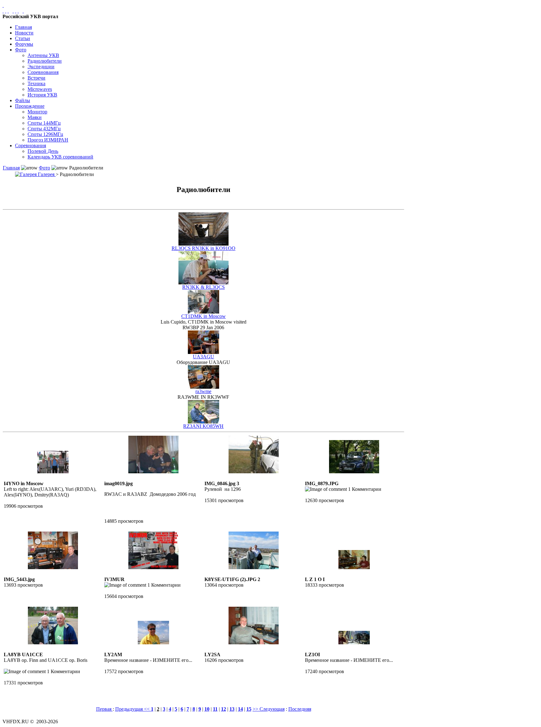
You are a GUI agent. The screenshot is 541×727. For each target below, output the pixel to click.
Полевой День (43, 151)
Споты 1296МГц (45, 134)
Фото (20, 49)
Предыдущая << (133, 709)
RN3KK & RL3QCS (203, 287)
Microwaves (40, 89)
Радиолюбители (45, 61)
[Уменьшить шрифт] (18, 10)
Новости (24, 32)
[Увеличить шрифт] (13, 10)
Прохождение (29, 106)
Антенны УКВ (43, 55)
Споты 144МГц (44, 123)
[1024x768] (5, 10)
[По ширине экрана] (3, 10)
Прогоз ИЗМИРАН (48, 140)
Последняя (299, 709)
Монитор (37, 111)
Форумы (24, 44)
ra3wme (203, 391)
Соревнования (43, 72)
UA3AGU (203, 356)
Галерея (46, 174)
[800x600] (8, 10)
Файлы (22, 100)
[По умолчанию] (15, 10)
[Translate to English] (23, 10)
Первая (104, 709)
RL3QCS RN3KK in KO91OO (203, 248)
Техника (36, 83)
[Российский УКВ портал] (3, 5)
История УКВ (42, 94)
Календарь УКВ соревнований (60, 156)
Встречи (36, 77)
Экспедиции (41, 66)
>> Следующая (269, 709)
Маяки (35, 117)
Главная (23, 27)
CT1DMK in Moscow (203, 316)
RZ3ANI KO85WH (203, 426)
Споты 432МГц (44, 128)
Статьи (22, 38)
